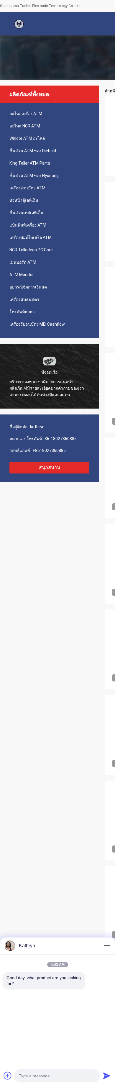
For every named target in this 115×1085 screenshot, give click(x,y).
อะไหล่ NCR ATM (24, 126)
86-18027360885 (61, 438)
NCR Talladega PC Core (31, 250)
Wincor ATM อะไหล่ (27, 138)
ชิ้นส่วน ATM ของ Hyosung (34, 175)
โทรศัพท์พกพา (22, 311)
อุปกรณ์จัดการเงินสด (28, 287)
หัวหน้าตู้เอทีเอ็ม (23, 200)
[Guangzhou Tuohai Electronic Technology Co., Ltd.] (19, 23)
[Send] (106, 1075)
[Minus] (106, 945)
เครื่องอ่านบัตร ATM (27, 188)
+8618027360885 (49, 450)
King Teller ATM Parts (29, 163)
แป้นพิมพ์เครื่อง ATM (27, 225)
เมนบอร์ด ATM (22, 262)
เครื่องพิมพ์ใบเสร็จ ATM (30, 237)
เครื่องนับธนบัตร (24, 299)
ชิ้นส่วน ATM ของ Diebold (32, 150)
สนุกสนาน (49, 467)
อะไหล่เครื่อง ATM (25, 113)
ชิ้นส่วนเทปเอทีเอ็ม (26, 212)
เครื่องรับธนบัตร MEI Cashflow (37, 324)
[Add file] (8, 1075)
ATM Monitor (21, 274)
